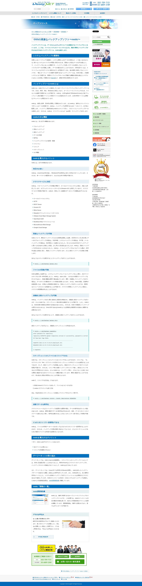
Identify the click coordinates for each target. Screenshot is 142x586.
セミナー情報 (98, 123)
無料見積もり (84, 8)
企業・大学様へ (36, 17)
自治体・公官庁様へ (57, 17)
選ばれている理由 (71, 13)
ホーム (58, 8)
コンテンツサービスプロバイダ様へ (93, 17)
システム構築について (55, 13)
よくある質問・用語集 (100, 113)
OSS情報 (86, 13)
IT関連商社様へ (46, 17)
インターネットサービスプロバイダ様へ (73, 17)
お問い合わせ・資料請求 (101, 8)
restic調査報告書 (54, 480)
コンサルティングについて (39, 13)
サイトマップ (57, 579)
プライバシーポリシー (65, 577)
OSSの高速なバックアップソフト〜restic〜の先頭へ (75, 571)
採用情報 (71, 8)
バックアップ (56, 45)
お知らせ (65, 8)
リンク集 (65, 579)
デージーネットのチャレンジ (102, 126)
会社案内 (102, 13)
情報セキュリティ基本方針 (83, 577)
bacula (53, 78)
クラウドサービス (99, 120)
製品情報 (97, 117)
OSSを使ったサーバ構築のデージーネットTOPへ (46, 577)
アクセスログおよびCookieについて (42, 579)
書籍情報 (97, 133)
